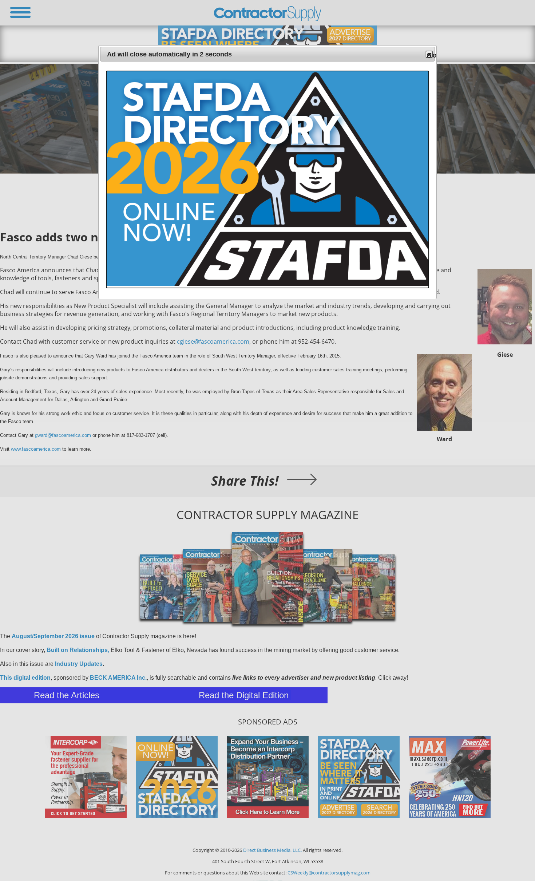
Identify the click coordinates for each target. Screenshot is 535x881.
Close (430, 55)
